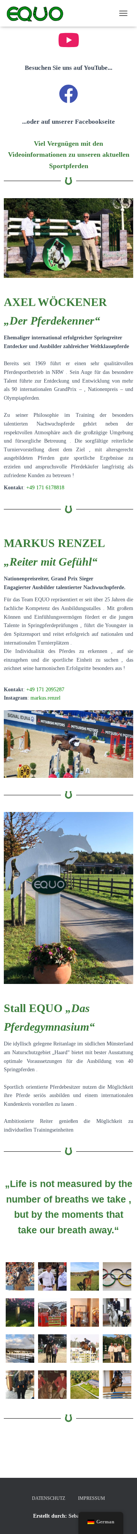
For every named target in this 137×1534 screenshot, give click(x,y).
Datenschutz (48, 1498)
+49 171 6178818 (45, 487)
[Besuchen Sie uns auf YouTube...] (68, 39)
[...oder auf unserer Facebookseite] (68, 93)
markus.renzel (45, 698)
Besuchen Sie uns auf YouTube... (68, 67)
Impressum (91, 1498)
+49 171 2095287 (45, 689)
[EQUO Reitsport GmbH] (38, 13)
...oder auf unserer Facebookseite (68, 121)
